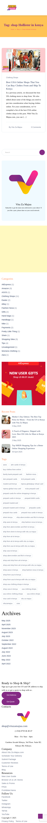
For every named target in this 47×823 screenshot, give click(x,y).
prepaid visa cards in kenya (32, 512)
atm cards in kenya (18, 465)
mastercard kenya (10, 484)
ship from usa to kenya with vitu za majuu (19, 546)
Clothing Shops (12, 77)
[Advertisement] (23, 249)
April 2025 (6, 624)
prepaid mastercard (10, 503)
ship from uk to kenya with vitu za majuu (18, 541)
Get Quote (11, 702)
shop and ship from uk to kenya (15, 560)
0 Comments (36, 127)
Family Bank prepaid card (12, 474)
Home (12, 29)
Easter (4, 300)
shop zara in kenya (10, 589)
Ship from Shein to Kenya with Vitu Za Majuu (19, 532)
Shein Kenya (7, 517)
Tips (3, 343)
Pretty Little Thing (9, 331)
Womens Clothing (9, 351)
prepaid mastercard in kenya (14, 508)
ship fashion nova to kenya (32, 522)
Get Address (11, 695)
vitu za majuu (26, 599)
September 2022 (9, 644)
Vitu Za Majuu (16, 127)
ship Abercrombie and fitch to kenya (30, 517)
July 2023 (6, 636)
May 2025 (6, 621)
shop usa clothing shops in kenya (16, 584)
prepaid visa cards (10, 512)
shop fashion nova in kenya (32, 570)
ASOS (4, 292)
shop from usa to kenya (12, 575)
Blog (18, 29)
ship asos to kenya (10, 522)
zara (18, 603)
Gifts (4, 312)
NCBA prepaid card (32, 489)
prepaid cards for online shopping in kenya (19, 493)
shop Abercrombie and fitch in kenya (17, 556)
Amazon (5, 288)
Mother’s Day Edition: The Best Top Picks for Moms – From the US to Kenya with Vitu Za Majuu (28, 420)
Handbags (6, 320)
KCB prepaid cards (28, 479)
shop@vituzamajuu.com (14, 726)
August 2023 (7, 632)
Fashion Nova (8, 308)
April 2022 (6, 664)
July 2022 (6, 652)
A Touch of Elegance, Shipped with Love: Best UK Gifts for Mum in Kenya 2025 (28, 434)
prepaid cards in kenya (12, 498)
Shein (4, 335)
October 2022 (8, 640)
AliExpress (6, 284)
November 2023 (9, 628)
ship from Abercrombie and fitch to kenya (18, 527)
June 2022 (6, 656)
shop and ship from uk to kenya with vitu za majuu (22, 565)
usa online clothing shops (13, 594)
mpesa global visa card (12, 489)
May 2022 (6, 660)
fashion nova (31, 474)
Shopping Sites (8, 339)
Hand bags (6, 316)
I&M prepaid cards (10, 479)
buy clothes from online (12, 469)
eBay (4, 304)
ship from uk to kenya (11, 536)
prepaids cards (35, 508)
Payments (6, 327)
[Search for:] (23, 152)
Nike (4, 324)
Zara (4, 355)
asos (5, 465)
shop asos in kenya (10, 570)
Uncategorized (8, 347)
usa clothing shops (29, 589)
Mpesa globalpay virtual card (32, 484)
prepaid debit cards (32, 498)
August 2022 (7, 648)
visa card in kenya (10, 599)
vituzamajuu (7, 603)
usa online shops (33, 594)
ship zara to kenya (10, 551)
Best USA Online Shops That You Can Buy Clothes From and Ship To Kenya (23, 85)
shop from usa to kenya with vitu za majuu (19, 579)
